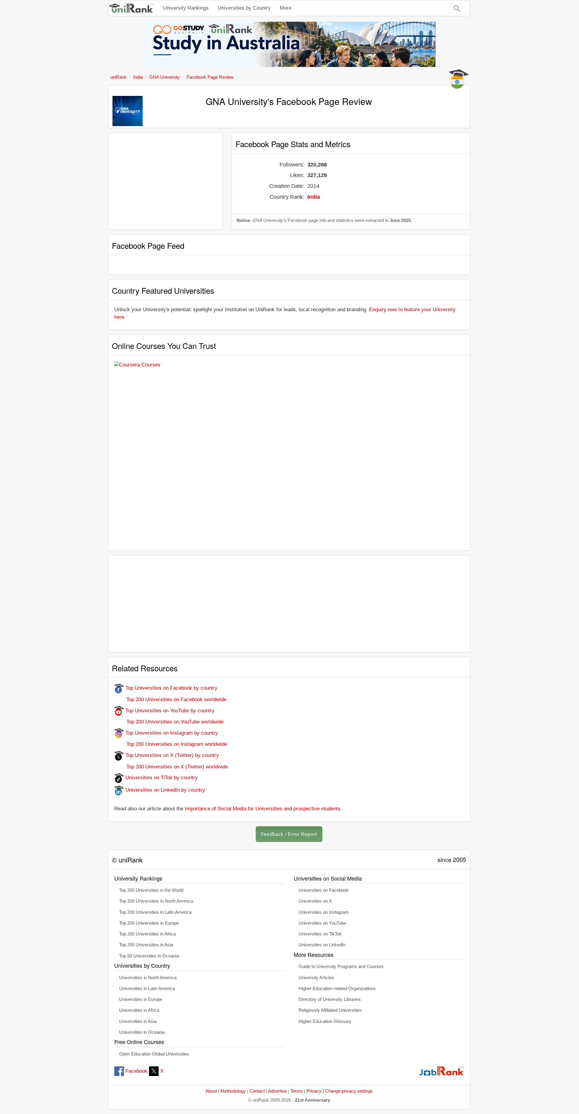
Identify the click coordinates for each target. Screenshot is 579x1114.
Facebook (136, 1071)
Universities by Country (244, 8)
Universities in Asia (138, 1021)
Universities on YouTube (322, 923)
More (285, 8)
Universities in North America (147, 977)
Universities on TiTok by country (161, 777)
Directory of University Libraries (330, 999)
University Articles (316, 977)
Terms (296, 1091)
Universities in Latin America (147, 988)
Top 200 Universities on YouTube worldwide (168, 722)
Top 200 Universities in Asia (146, 944)
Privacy (313, 1091)
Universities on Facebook (324, 890)
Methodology (233, 1091)
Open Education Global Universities (154, 1054)
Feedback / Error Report (289, 834)
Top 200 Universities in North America (156, 901)
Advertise (277, 1091)
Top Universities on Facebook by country (170, 688)
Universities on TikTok (320, 934)
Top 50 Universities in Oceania (149, 956)
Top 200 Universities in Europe (149, 923)
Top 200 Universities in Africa (147, 934)
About (211, 1091)
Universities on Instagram (324, 912)
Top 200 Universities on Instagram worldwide (170, 744)
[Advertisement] (165, 181)
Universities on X (315, 901)
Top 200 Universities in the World (151, 890)
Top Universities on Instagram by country (171, 733)
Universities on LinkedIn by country (164, 790)
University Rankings (186, 8)
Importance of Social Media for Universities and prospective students (262, 809)
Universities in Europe (140, 999)
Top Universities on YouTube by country (169, 711)
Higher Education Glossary (325, 1021)
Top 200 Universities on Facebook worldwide (170, 699)
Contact (257, 1091)
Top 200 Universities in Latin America (155, 912)
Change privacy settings (349, 1091)
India (313, 197)
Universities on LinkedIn (322, 944)
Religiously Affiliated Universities (330, 1010)
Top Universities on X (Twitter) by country (171, 755)
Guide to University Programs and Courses (341, 966)
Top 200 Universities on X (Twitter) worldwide (171, 767)
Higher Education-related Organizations (337, 988)
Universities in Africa (139, 1010)
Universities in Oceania (142, 1032)
